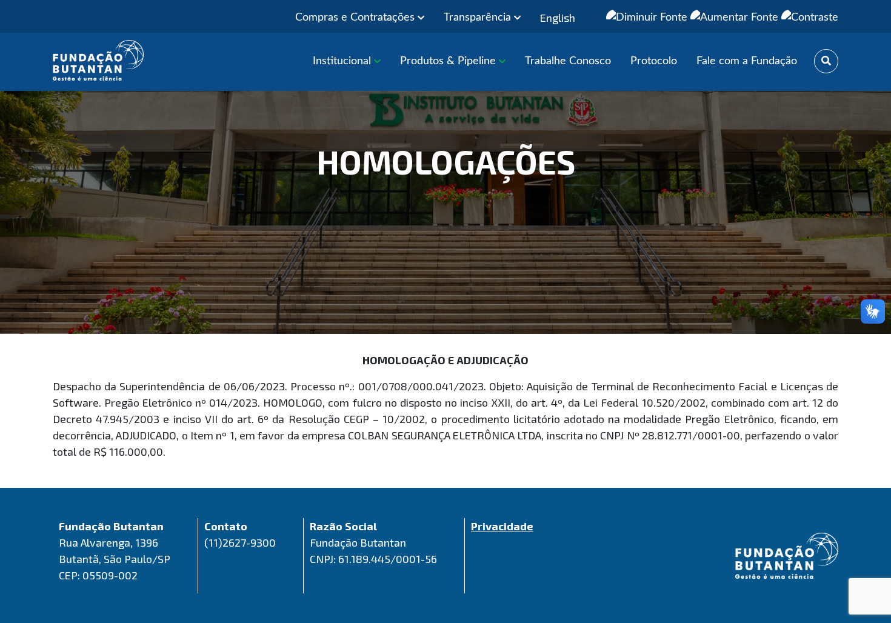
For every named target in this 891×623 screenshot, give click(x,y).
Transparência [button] (479, 17)
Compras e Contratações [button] (356, 17)
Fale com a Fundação (746, 61)
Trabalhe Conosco (568, 61)
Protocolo (653, 61)
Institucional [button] (343, 61)
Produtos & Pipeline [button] (449, 61)
